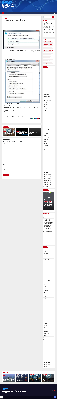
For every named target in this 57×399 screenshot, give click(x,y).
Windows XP (45, 186)
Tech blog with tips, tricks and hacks (8, 6)
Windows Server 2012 (46, 178)
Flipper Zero (45, 104)
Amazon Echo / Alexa (46, 257)
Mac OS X (44, 298)
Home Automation (46, 110)
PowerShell (51, 53)
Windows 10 (45, 170)
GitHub (50, 47)
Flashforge (47, 47)
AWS (44, 263)
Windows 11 (45, 172)
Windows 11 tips (46, 63)
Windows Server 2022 (46, 184)
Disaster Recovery (46, 96)
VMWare (47, 60)
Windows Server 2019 (46, 182)
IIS (43, 294)
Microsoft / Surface (46, 300)
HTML (44, 112)
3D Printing (45, 41)
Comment (4, 143)
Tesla (44, 339)
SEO (44, 149)
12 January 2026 (19, 379)
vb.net (44, 60)
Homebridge (45, 50)
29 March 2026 (6, 380)
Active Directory (49, 41)
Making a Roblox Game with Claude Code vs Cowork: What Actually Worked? (48, 23)
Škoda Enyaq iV (45, 151)
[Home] (3, 13)
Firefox (44, 47)
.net (44, 69)
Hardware (44, 108)
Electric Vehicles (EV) (46, 100)
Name (4, 159)
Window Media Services (46, 168)
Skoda (50, 54)
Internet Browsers (45, 296)
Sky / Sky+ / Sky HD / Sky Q (47, 153)
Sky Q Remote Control (46, 57)
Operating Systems (46, 137)
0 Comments (11, 380)
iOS (50, 50)
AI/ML (44, 255)
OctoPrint (45, 53)
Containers (50, 44)
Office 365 (44, 135)
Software (44, 335)
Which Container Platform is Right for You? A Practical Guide (48, 377)
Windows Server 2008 (46, 176)
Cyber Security (45, 94)
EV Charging (45, 102)
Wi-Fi (49, 60)
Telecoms (44, 337)
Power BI (44, 141)
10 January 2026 (46, 379)
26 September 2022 (20, 134)
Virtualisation (31, 374)
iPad (52, 50)
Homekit (49, 50)
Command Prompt (46, 44)
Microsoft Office (45, 302)
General (44, 106)
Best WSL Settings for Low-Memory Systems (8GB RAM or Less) (35, 377)
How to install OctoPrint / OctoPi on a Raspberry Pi (48, 205)
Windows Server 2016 (46, 180)
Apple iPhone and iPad (46, 259)
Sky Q (50, 56)
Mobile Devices (45, 131)
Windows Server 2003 (46, 174)
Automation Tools (45, 261)
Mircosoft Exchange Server (47, 129)
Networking (45, 133)
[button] (53, 200)
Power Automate (45, 139)
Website (4, 169)
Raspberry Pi (45, 54)
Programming (45, 145)
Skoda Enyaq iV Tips (46, 56)
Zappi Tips (52, 63)
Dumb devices (45, 98)
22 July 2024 (6, 134)
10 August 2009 (32, 134)
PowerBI (48, 53)
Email (4, 164)
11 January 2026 (33, 379)
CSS (44, 92)
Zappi (49, 63)
